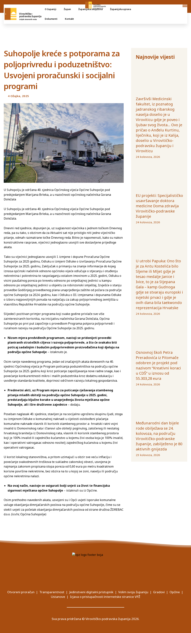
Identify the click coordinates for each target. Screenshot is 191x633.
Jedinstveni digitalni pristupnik (91, 592)
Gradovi (159, 592)
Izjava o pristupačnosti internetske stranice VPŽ (105, 597)
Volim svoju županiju (133, 592)
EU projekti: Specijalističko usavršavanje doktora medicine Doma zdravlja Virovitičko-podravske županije (159, 206)
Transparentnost (51, 592)
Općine (175, 592)
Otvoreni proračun (21, 592)
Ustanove (58, 597)
